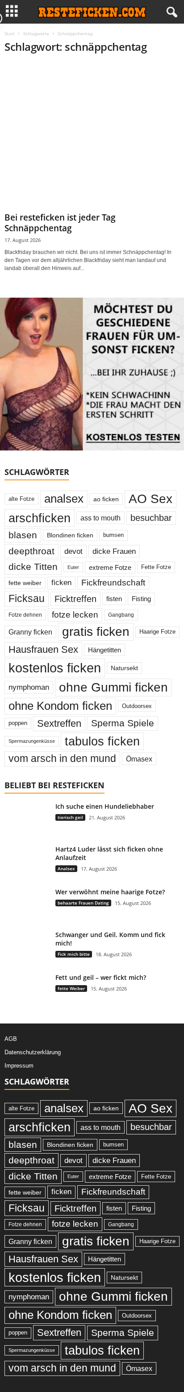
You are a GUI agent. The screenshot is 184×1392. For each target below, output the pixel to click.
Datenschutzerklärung (32, 1052)
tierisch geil (70, 817)
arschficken (39, 518)
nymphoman (28, 687)
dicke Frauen (114, 551)
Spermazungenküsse (31, 741)
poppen (17, 723)
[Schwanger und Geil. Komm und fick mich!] (26, 947)
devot (73, 551)
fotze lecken (75, 614)
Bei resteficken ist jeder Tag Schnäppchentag (60, 223)
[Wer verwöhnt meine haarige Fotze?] (26, 904)
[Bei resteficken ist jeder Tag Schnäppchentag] (92, 136)
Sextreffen (59, 723)
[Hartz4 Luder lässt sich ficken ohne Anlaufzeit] (26, 861)
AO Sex (150, 499)
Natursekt (124, 667)
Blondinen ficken (70, 535)
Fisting (141, 598)
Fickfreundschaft (113, 582)
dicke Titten (33, 566)
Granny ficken (30, 632)
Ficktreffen (75, 599)
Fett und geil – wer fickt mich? (100, 977)
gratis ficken (96, 632)
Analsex (66, 868)
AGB (10, 1039)
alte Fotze (21, 498)
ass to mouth (100, 518)
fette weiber (25, 582)
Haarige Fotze (157, 631)
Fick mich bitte (74, 954)
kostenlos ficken (54, 667)
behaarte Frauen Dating (83, 903)
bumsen (113, 535)
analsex (64, 498)
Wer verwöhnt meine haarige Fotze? (110, 892)
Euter (73, 567)
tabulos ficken (102, 741)
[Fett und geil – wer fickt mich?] (26, 990)
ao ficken (106, 499)
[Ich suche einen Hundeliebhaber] (26, 830)
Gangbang (121, 615)
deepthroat (31, 551)
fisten (114, 598)
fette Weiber (71, 988)
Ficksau (26, 598)
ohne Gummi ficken (113, 687)
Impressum (18, 1065)
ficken (61, 582)
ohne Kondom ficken (60, 706)
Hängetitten (104, 650)
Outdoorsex (137, 706)
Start (9, 33)
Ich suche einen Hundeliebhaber (104, 806)
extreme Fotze (110, 567)
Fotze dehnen (25, 615)
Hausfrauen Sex (43, 649)
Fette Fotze (156, 567)
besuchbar (151, 518)
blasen (22, 535)
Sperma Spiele (122, 723)
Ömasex (139, 759)
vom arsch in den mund (62, 758)
